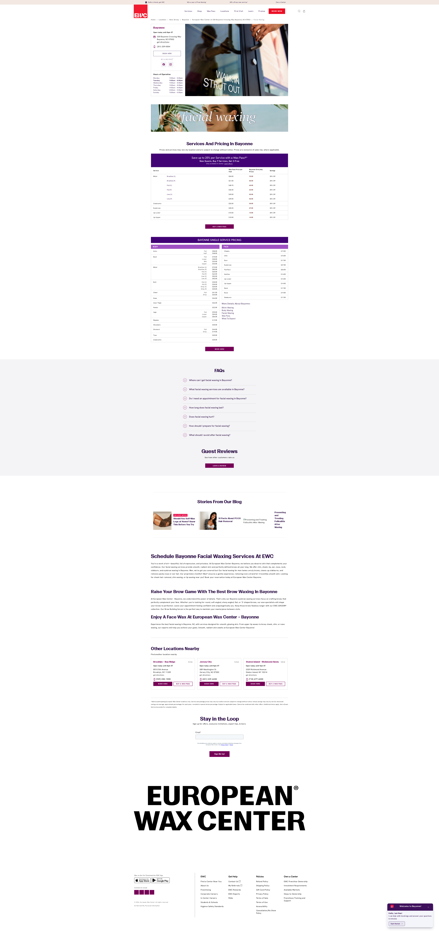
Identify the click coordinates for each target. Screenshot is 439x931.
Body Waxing (227, 310)
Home (153, 20)
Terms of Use (262, 902)
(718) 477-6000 (256, 679)
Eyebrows (157, 208)
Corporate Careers (209, 894)
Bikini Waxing (228, 307)
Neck (226, 288)
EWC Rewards (234, 890)
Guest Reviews (220, 451)
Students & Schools (209, 902)
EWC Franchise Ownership (296, 881)
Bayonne (186, 20)
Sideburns (227, 297)
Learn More (228, 164)
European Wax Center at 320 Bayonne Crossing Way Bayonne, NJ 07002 (221, 20)
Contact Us (233, 881)
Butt (154, 282)
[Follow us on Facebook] (163, 64)
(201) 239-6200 (209, 679)
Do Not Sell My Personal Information (147, 906)
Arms (155, 251)
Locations (163, 20)
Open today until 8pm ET (163, 32)
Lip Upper (156, 217)
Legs (155, 312)
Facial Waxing (228, 313)
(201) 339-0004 (163, 46)
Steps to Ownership (292, 894)
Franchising (206, 890)
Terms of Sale (262, 898)
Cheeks (227, 251)
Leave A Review (219, 466)
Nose (226, 293)
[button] (299, 11)
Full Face (227, 270)
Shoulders (157, 325)
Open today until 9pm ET (256, 666)
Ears (225, 260)
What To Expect (229, 318)
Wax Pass (226, 316)
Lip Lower (156, 213)
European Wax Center (147, 902)
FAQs (230, 898)
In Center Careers (209, 898)
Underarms (157, 203)
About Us (205, 885)
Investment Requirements (295, 885)
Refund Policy (262, 881)
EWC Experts (234, 894)
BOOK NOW (277, 11)
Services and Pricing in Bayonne (219, 144)
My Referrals (234, 885)
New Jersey (174, 20)
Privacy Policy (262, 894)
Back (155, 257)
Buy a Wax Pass (167, 59)
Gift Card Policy (263, 890)
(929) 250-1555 (163, 679)
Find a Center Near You (211, 881)
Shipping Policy (262, 885)
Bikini (155, 176)
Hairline (227, 274)
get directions (163, 42)
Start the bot (395, 924)
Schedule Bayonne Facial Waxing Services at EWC (212, 556)
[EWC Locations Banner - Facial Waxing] (219, 131)
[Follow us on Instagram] (170, 64)
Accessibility (261, 906)
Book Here (167, 53)
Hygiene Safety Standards (212, 906)
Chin (225, 256)
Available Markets (292, 890)
